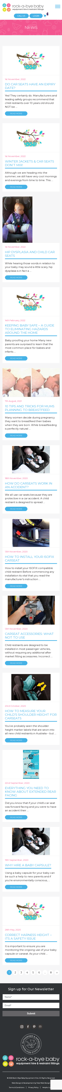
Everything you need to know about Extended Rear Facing (30, 791)
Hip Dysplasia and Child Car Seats (30, 254)
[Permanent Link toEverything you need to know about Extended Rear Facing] (31, 764)
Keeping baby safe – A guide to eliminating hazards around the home (29, 329)
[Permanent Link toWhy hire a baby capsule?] (31, 841)
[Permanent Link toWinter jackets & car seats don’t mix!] (31, 137)
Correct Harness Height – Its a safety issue (28, 936)
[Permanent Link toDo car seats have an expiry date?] (31, 60)
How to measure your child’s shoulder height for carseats (31, 714)
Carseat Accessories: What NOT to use (29, 635)
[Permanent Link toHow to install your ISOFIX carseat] (31, 532)
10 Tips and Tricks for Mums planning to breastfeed (29, 408)
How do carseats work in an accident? (28, 485)
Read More (16, 113)
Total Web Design (43, 1083)
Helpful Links (47, 1087)
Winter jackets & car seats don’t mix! (29, 163)
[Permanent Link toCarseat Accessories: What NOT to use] (31, 609)
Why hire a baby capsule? (28, 865)
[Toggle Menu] (57, 6)
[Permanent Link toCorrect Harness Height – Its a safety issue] (31, 910)
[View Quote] (45, 15)
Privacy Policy (33, 1087)
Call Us (21, 15)
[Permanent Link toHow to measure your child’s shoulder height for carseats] (31, 687)
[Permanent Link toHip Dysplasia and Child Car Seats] (17, 219)
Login (36, 15)
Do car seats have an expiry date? (30, 86)
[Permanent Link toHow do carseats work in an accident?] (31, 459)
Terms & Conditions (16, 1087)
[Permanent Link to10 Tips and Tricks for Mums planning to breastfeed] (31, 382)
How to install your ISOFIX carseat (29, 558)
